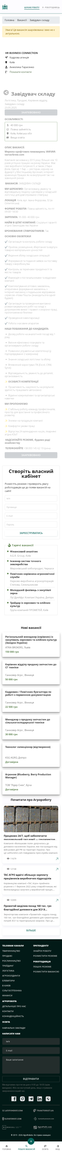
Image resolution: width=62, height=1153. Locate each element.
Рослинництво (11, 960)
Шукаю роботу (31, 7)
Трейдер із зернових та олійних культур (30, 604)
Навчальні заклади (13, 1027)
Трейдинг (8, 965)
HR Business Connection (21, 53)
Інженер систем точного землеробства (25, 563)
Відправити (31, 1078)
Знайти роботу (42, 950)
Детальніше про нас (14, 1006)
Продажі (7, 955)
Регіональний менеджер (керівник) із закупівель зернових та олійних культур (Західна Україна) (31, 639)
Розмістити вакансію (46, 971)
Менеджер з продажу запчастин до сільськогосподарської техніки (27, 721)
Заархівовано (31, 112)
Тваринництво (11, 950)
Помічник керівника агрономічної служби (32, 575)
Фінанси (7, 995)
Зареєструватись (31, 533)
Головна (9, 20)
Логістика (8, 970)
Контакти (8, 1011)
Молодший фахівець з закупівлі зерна (30, 592)
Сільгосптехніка (12, 990)
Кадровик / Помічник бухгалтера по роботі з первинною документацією (28, 693)
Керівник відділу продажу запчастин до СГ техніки (30, 666)
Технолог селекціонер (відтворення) (27, 747)
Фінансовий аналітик (24, 551)
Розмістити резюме (45, 955)
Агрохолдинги (11, 975)
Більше (31, 930)
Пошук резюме (42, 966)
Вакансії (22, 20)
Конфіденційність (13, 1016)
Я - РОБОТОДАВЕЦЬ (51, 7)
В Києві (6, 985)
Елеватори (8, 980)
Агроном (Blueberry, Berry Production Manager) (28, 776)
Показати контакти (20, 72)
